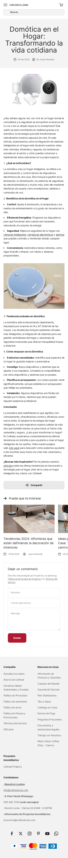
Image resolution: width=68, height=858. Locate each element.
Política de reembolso (15, 701)
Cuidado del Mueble (48, 683)
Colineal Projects (12, 766)
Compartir (36, 485)
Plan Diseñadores (46, 695)
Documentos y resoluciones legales (48, 727)
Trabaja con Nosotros (49, 735)
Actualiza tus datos (13, 673)
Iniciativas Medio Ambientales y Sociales (16, 687)
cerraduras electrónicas (40, 234)
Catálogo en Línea (47, 707)
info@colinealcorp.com (15, 790)
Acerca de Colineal (13, 679)
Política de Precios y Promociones (14, 715)
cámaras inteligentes (14, 234)
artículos (8, 465)
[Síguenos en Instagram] (29, 833)
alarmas (60, 234)
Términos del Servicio (15, 723)
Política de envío (12, 707)
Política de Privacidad (15, 695)
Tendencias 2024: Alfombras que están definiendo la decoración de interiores (28, 543)
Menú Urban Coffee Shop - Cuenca (48, 743)
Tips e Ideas (44, 701)
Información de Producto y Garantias (49, 675)
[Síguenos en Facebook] (11, 833)
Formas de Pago (46, 713)
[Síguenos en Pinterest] (38, 833)
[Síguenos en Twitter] (20, 833)
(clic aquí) (14, 447)
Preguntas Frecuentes (49, 719)
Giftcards (8, 729)
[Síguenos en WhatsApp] (56, 833)
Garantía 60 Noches (48, 689)
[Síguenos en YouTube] (47, 833)
